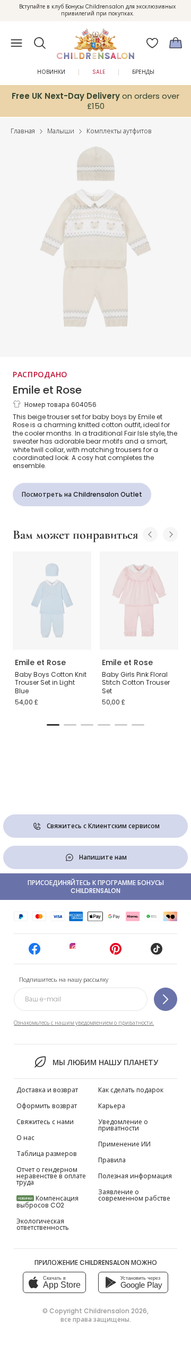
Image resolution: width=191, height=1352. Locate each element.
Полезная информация (135, 1175)
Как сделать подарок (130, 1089)
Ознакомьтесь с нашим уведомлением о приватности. (84, 1023)
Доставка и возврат (47, 1089)
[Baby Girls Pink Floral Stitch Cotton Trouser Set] (139, 600)
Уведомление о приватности (123, 1125)
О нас (25, 1137)
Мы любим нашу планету (105, 1062)
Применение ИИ (124, 1144)
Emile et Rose (47, 389)
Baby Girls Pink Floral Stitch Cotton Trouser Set (136, 682)
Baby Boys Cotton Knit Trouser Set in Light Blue (50, 682)
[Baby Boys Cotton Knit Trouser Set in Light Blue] (52, 600)
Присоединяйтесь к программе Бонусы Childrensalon (96, 886)
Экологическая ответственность (42, 1224)
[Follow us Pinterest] (115, 952)
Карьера (111, 1105)
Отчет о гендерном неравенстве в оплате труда (51, 1176)
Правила (112, 1159)
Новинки (51, 72)
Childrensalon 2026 (115, 1310)
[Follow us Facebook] (34, 952)
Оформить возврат (46, 1105)
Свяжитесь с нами (45, 1121)
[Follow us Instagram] (75, 952)
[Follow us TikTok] (156, 952)
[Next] (170, 534)
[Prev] (150, 534)
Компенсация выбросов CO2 (47, 1202)
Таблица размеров (46, 1153)
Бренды (143, 72)
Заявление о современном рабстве (134, 1195)
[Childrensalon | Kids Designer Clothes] (95, 40)
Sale (98, 72)
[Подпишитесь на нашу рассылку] (165, 999)
